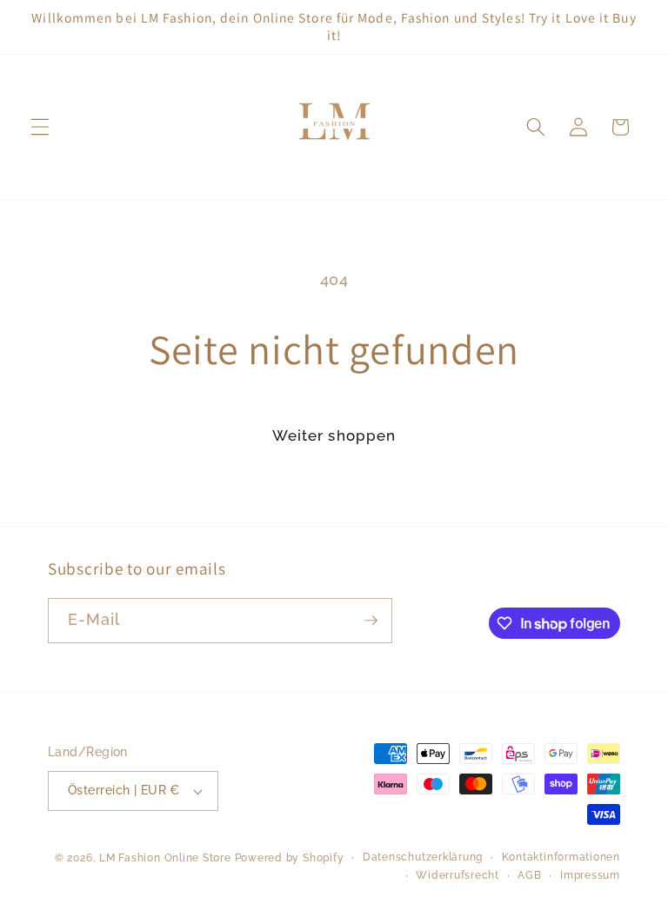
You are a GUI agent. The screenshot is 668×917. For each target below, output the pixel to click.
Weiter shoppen (334, 435)
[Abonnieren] (370, 620)
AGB (529, 875)
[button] (40, 127)
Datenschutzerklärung (423, 857)
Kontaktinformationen (561, 857)
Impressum (590, 875)
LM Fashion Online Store (165, 858)
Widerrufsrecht (457, 875)
